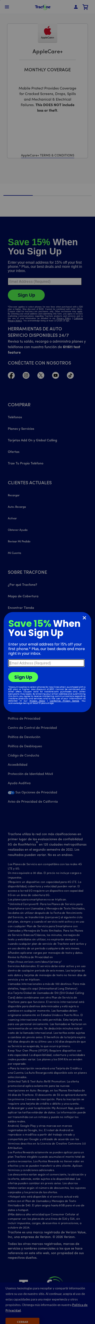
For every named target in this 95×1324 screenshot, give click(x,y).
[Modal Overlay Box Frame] (47, 662)
